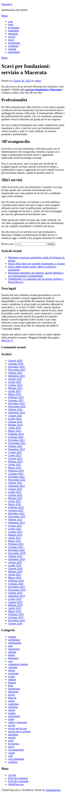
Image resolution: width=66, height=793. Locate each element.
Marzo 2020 (14, 577)
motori (11, 710)
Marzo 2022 (14, 504)
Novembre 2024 (17, 406)
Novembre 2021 (17, 516)
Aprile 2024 (14, 427)
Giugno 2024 (15, 421)
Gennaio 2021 (15, 547)
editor (38, 80)
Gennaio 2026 (15, 363)
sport (10, 740)
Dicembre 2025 (16, 366)
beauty (11, 655)
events (11, 676)
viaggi (11, 752)
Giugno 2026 (15, 360)
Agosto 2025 (15, 378)
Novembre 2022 (17, 479)
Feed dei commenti (18, 781)
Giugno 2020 (15, 568)
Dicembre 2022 (16, 476)
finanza (12, 682)
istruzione (13, 691)
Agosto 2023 (15, 452)
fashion (12, 679)
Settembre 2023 (16, 449)
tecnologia (13, 27)
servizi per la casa (17, 728)
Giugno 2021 (15, 531)
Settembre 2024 (16, 412)
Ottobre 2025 (15, 372)
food (10, 24)
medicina (13, 707)
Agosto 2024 (15, 415)
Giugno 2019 (15, 602)
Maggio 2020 (15, 571)
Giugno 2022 (15, 495)
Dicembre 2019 (16, 586)
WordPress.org (16, 784)
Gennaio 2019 (15, 617)
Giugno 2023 (15, 458)
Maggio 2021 (15, 534)
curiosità (12, 667)
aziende (12, 49)
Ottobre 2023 (15, 446)
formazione (14, 42)
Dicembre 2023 (16, 440)
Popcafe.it (6, 4)
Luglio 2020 (14, 565)
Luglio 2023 (14, 455)
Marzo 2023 (14, 467)
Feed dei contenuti (18, 778)
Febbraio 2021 (16, 544)
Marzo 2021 (14, 540)
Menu (4, 15)
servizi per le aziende (19, 731)
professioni (14, 716)
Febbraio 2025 (16, 397)
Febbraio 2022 (16, 507)
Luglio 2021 (14, 528)
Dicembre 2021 (16, 513)
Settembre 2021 (16, 522)
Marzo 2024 (14, 430)
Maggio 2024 (15, 424)
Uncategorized (16, 749)
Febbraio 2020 (16, 580)
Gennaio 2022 (15, 510)
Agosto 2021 (15, 525)
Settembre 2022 (16, 485)
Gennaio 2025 (15, 400)
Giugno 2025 (15, 385)
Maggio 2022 (15, 498)
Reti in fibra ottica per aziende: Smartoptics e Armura (36, 263)
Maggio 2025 (15, 388)
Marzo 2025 (14, 394)
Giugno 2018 (15, 623)
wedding (12, 762)
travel (11, 39)
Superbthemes (53, 790)
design (11, 670)
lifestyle (12, 697)
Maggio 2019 (15, 605)
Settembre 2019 (16, 595)
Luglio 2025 (14, 382)
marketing (13, 30)
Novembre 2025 (17, 369)
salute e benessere (17, 722)
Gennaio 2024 (15, 437)
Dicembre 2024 (16, 403)
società (11, 737)
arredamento (14, 642)
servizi (11, 36)
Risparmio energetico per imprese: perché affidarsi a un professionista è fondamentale (35, 274)
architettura (14, 639)
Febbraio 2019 (16, 614)
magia (11, 700)
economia (13, 45)
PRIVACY (7, 340)
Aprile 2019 (14, 608)
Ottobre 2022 (15, 482)
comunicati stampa (18, 664)
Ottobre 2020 (15, 556)
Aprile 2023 (14, 464)
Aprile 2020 (14, 574)
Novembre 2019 (17, 589)
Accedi (12, 775)
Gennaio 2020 (15, 583)
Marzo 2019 (14, 611)
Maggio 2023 (15, 461)
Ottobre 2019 (15, 592)
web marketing (16, 759)
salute (11, 719)
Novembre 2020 (17, 553)
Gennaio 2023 (15, 473)
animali (12, 636)
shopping (13, 33)
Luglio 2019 (14, 599)
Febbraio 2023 (16, 470)
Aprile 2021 (14, 537)
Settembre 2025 (16, 375)
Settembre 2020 (16, 559)
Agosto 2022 (15, 489)
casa (10, 21)
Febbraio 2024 (16, 433)
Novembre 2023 (17, 443)
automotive (14, 52)
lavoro (11, 694)
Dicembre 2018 (16, 620)
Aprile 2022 (14, 501)
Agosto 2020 (15, 562)
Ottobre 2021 (15, 519)
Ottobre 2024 (15, 409)
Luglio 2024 (14, 418)
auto (10, 645)
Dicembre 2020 (16, 550)
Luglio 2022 (14, 492)
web (10, 755)
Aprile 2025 (14, 391)
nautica (12, 713)
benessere (13, 658)
